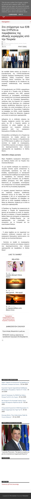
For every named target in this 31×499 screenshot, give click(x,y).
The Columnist (13, 495)
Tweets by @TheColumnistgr (10, 484)
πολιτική (20, 43)
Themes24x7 (25, 495)
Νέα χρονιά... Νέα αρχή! (14, 292)
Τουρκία (24, 43)
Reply (4, 42)
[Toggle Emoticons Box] (2, 340)
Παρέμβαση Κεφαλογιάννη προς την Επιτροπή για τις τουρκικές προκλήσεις (8, 318)
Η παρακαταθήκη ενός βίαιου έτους (14, 309)
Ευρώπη (16, 43)
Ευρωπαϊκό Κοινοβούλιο (8, 43)
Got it (21, 14)
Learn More (13, 14)
